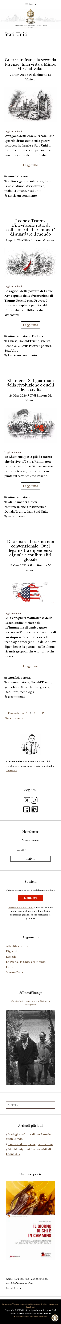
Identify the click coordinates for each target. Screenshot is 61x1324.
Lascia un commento (22, 195)
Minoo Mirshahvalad (29, 186)
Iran (48, 181)
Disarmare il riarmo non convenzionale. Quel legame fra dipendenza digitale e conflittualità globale (30, 551)
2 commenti (16, 696)
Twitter (44, 1304)
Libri (9, 967)
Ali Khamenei (17, 502)
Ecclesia (37, 336)
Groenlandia (30, 687)
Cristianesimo (36, 507)
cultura (13, 181)
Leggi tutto (30, 165)
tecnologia (27, 692)
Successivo (14, 718)
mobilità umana (15, 191)
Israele (9, 186)
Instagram (53, 1304)
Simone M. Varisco (10, 1304)
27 (43, 713)
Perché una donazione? (20, 907)
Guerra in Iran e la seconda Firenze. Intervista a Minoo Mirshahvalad (30, 64)
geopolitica (12, 687)
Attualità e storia (19, 176)
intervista (36, 181)
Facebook (30, 1307)
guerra (24, 181)
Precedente (14, 713)
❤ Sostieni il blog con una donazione (30, 1317)
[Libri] (30, 744)
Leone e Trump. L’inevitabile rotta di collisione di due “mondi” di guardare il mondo (30, 228)
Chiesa (12, 341)
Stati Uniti (34, 191)
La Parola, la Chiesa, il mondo (26, 962)
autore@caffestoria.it (30, 1304)
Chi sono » (11, 770)
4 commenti (16, 516)
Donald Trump (29, 341)
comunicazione (15, 507)
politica (46, 346)
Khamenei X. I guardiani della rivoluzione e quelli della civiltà (30, 385)
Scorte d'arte (14, 972)
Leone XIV (11, 346)
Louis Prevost (30, 346)
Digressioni (13, 951)
